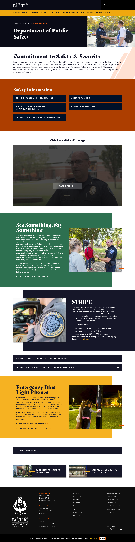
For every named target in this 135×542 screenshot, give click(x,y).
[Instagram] (111, 529)
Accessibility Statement (114, 493)
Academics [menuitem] (40, 5)
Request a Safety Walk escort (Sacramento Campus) (47, 367)
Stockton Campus (44, 493)
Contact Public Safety (84, 106)
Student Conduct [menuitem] (40, 12)
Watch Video (66, 186)
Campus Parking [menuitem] (70, 12)
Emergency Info (78, 506)
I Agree (102, 538)
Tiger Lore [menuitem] (55, 12)
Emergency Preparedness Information (38, 117)
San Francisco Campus (46, 519)
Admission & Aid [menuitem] (56, 5)
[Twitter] (118, 529)
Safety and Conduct (42, 23)
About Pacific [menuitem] (74, 5)
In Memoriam (77, 503)
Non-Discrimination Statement (116, 506)
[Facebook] (108, 529)
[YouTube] (121, 529)
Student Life (25, 23)
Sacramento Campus (45, 506)
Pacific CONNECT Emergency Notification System (32, 107)
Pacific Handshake (86, 339)
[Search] (116, 5)
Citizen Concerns (26, 451)
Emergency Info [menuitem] (103, 12)
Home (16, 23)
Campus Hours (78, 496)
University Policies (112, 503)
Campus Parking (80, 98)
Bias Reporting (111, 496)
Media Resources (78, 512)
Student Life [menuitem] (91, 5)
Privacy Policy (111, 512)
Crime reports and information (35, 98)
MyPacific (76, 493)
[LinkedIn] (115, 529)
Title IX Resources (112, 499)
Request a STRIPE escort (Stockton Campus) (41, 359)
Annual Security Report (114, 509)
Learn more (93, 538)
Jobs (74, 509)
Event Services (77, 499)
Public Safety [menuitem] (87, 12)
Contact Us (76, 515)
